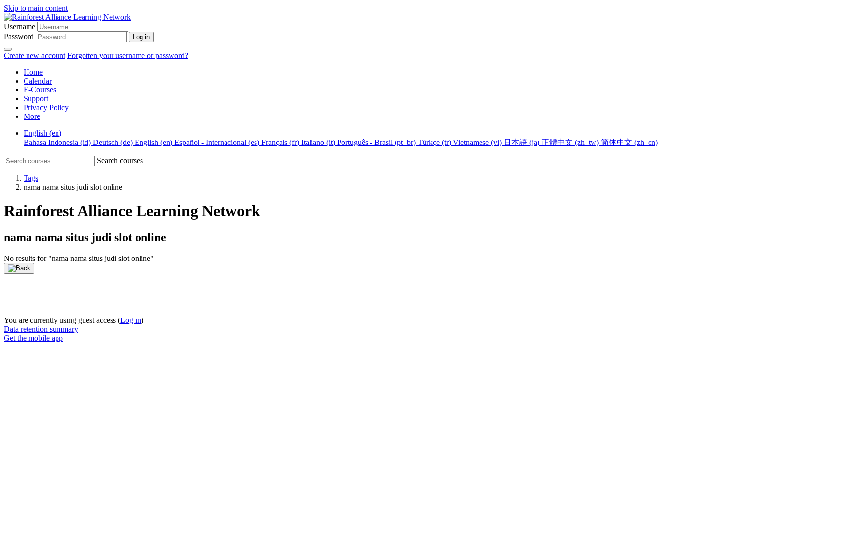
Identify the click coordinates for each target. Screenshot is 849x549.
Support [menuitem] (36, 98)
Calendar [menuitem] (38, 81)
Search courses (120, 160)
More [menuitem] (32, 116)
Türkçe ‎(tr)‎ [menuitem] (435, 142)
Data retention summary (41, 329)
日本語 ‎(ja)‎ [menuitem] (522, 142)
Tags (31, 178)
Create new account (34, 55)
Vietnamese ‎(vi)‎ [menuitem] (478, 142)
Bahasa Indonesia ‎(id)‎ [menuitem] (58, 142)
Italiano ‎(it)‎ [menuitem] (319, 142)
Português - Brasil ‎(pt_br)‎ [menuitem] (377, 142)
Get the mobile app (33, 338)
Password (19, 36)
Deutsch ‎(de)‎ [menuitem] (114, 142)
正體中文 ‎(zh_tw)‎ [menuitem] (571, 142)
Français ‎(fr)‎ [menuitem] (281, 142)
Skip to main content (36, 8)
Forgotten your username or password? (127, 55)
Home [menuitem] (33, 72)
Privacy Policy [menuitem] (46, 107)
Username (19, 26)
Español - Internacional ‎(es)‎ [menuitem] (217, 142)
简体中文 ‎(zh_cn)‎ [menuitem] (629, 142)
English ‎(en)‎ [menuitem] (42, 133)
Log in (130, 320)
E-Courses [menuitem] (40, 90)
